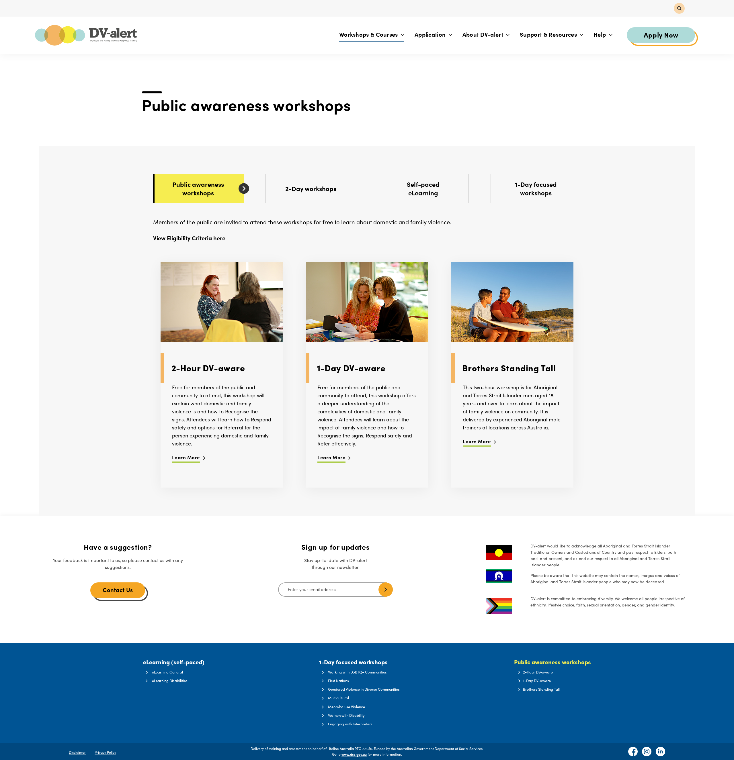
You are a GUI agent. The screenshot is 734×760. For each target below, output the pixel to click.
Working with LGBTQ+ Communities (357, 672)
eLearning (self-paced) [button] (173, 662)
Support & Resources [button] (549, 34)
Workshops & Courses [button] (369, 34)
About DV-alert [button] (483, 34)
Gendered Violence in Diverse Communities (364, 689)
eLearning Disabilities (170, 680)
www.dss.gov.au (354, 754)
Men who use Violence (346, 706)
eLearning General (167, 672)
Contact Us (118, 590)
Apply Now (661, 34)
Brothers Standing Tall (541, 689)
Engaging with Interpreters (350, 723)
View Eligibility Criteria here (189, 238)
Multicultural (338, 697)
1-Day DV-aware (537, 680)
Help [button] (601, 34)
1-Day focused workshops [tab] (536, 188)
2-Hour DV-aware (538, 672)
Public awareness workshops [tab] (198, 188)
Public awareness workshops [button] (552, 662)
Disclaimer (77, 752)
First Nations (338, 680)
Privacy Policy (105, 752)
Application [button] (431, 34)
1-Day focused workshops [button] (353, 662)
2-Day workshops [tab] (310, 188)
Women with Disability (346, 715)
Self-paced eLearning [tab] (423, 188)
